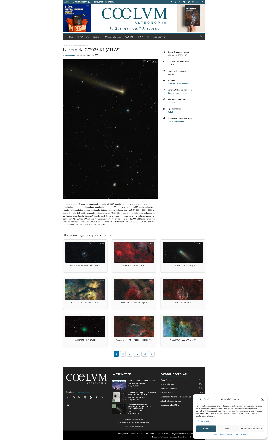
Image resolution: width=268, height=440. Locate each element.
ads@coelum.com (137, 419)
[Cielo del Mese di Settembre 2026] (119, 385)
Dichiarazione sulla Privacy (235, 435)
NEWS (70, 37)
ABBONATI (129, 37)
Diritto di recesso (163, 433)
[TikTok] (193, 2)
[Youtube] (201, 2)
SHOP (140, 37)
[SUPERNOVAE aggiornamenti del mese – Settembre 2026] (119, 397)
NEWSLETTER (98, 2)
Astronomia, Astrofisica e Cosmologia (176, 397)
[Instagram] (175, 2)
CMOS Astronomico (176, 122)
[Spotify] (184, 2)
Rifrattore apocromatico (177, 93)
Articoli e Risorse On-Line (171, 401)
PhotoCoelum (83, 37)
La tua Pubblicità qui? (81, 2)
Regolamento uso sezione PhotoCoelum (186, 433)
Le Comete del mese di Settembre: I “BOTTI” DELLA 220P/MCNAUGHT (139, 406)
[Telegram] (188, 2)
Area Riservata (159, 37)
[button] (262, 399)
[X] (197, 2)
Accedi (67, 2)
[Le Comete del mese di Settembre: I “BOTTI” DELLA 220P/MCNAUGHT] (119, 409)
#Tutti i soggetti (182, 84)
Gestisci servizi (203, 421)
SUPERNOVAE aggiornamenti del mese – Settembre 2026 (142, 393)
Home (65, 45)
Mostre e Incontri (167, 384)
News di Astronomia (169, 388)
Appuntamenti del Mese (136, 383)
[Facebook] (171, 2)
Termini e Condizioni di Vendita (142, 433)
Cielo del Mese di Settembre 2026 (142, 380)
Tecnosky (171, 103)
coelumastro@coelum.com (86, 392)
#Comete (171, 84)
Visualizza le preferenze (251, 428)
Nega (227, 428)
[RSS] (180, 2)
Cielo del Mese (167, 393)
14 (144, 354)
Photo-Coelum (166, 380)
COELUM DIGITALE (113, 37)
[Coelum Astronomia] (134, 18)
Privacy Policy (123, 433)
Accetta (206, 428)
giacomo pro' (70, 55)
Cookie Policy (218, 435)
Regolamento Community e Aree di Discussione (169, 437)
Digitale (171, 112)
